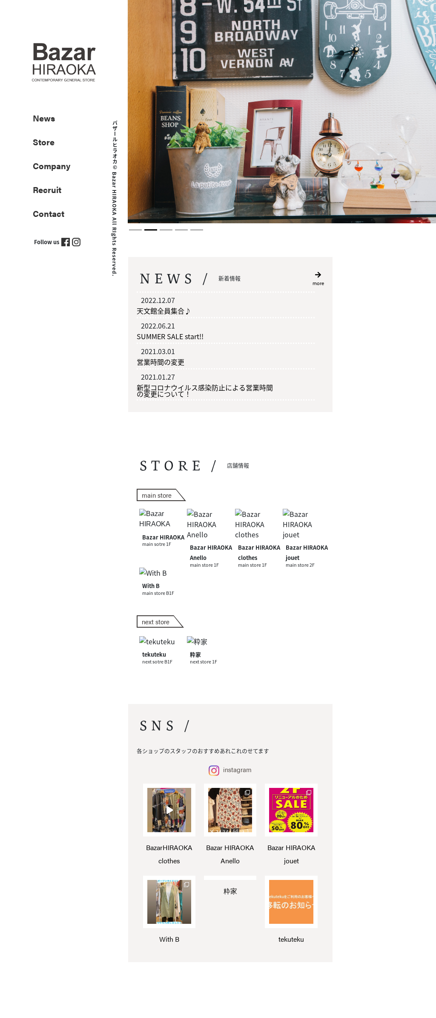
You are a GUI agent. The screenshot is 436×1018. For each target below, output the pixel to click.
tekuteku (291, 939)
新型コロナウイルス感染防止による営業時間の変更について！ (205, 390)
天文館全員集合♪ (164, 311)
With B (169, 939)
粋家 (230, 891)
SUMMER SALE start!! (170, 336)
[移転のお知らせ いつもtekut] (291, 902)
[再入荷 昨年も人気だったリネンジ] (169, 902)
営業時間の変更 (160, 362)
